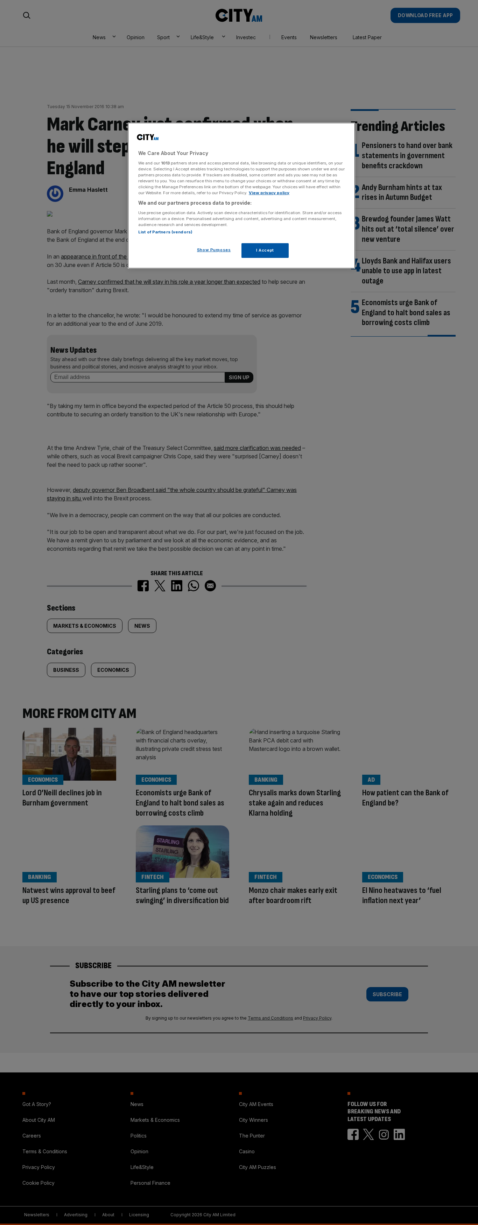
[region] (241, 195)
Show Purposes (214, 249)
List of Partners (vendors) (165, 232)
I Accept (265, 250)
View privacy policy (269, 192)
